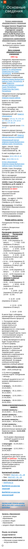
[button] (1, 2)
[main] (14, 9)
